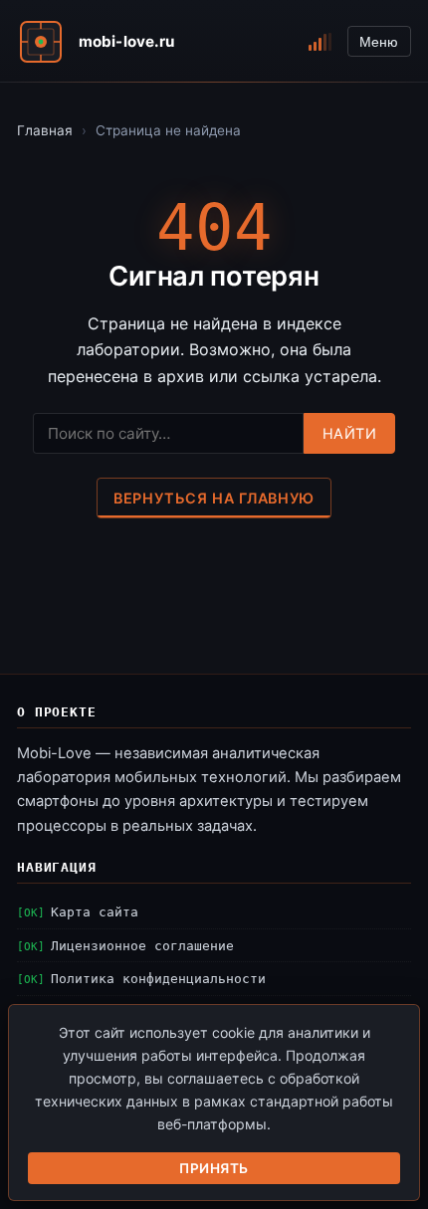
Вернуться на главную (214, 498)
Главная (45, 130)
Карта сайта (94, 912)
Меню (378, 42)
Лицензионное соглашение (142, 945)
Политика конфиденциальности (158, 978)
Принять (214, 1168)
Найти (349, 433)
